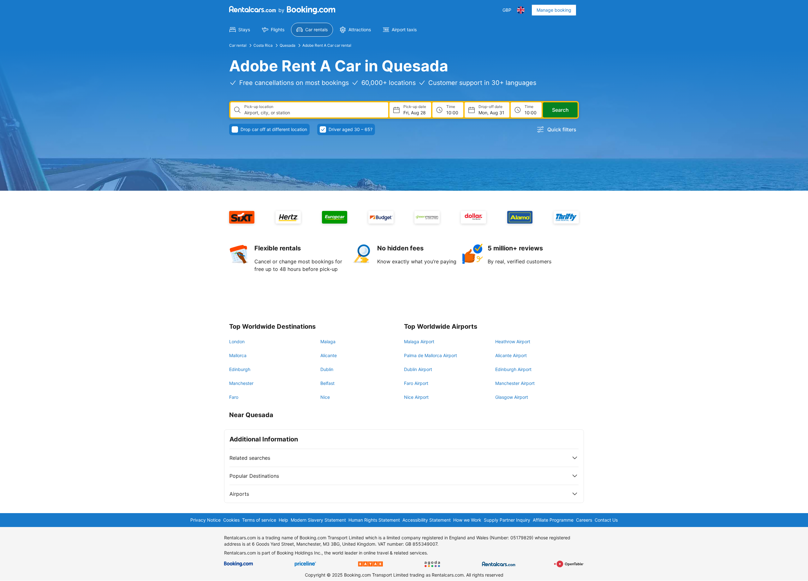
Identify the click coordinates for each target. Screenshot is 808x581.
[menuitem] (239, 30)
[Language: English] (520, 10)
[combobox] (313, 113)
